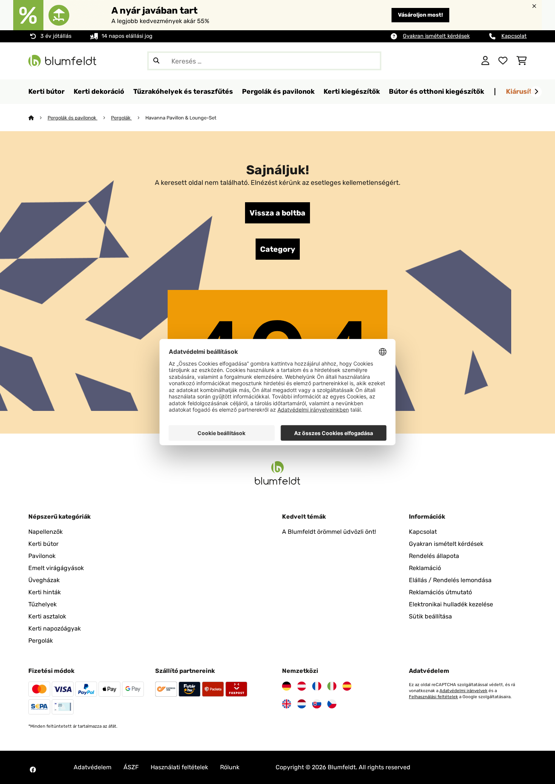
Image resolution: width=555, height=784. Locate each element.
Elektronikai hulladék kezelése (451, 604)
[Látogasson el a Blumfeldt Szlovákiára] (316, 703)
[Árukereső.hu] (439, 60)
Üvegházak (44, 580)
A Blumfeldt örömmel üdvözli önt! (329, 531)
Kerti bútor (43, 543)
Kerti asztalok (47, 616)
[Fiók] (485, 61)
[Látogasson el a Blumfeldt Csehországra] (331, 703)
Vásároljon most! (420, 15)
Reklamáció (425, 568)
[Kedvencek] (502, 61)
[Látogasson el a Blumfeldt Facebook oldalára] (32, 769)
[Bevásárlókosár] (521, 61)
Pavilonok (41, 555)
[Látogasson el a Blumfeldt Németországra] (286, 686)
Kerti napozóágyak (54, 628)
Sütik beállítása (430, 616)
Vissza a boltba (277, 212)
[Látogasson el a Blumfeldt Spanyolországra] (347, 686)
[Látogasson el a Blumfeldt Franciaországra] (316, 686)
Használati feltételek (179, 767)
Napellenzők (45, 531)
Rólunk (229, 767)
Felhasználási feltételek (433, 696)
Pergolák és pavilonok (72, 118)
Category (277, 249)
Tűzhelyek (42, 604)
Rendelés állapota (434, 555)
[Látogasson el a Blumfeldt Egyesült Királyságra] (286, 703)
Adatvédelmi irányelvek (463, 690)
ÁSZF (131, 767)
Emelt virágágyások (56, 568)
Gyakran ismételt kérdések (436, 36)
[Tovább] (536, 92)
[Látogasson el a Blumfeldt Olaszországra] (331, 686)
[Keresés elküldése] (156, 60)
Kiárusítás (523, 91)
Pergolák (121, 118)
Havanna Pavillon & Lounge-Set (180, 118)
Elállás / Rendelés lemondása (450, 580)
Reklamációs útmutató (440, 592)
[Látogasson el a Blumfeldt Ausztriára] (301, 686)
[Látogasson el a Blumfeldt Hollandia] (301, 703)
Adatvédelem (92, 767)
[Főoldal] (38, 118)
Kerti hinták (44, 592)
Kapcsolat (514, 36)
